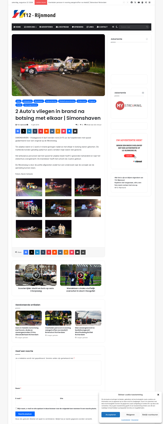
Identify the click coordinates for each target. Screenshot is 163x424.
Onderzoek (82, 101)
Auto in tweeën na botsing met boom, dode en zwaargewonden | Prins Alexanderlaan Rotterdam (26, 331)
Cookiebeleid (125, 420)
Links (91, 27)
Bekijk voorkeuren (150, 415)
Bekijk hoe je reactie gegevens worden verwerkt (74, 419)
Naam (18, 388)
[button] (158, 394)
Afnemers (78, 27)
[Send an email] (27, 125)
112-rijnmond (21, 125)
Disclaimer (134, 420)
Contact (103, 27)
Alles (18, 101)
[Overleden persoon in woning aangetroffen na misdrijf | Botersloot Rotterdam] (58, 318)
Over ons (30, 27)
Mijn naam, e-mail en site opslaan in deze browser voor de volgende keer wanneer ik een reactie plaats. (57, 408)
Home (18, 27)
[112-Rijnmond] (34, 14)
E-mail (18, 398)
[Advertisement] (105, 12)
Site (61, 398)
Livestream (63, 27)
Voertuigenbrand (30, 105)
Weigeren (130, 415)
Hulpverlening (51, 101)
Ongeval (92, 101)
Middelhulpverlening (67, 101)
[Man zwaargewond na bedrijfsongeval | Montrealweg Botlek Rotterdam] (88, 318)
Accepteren (111, 415)
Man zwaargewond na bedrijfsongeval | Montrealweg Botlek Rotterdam (85, 331)
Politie (19, 105)
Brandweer (39, 101)
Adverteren (47, 27)
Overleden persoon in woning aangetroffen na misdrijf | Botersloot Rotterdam (77, 2)
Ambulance (27, 101)
